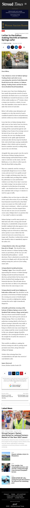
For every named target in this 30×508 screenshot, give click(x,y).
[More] (24, 47)
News (3, 30)
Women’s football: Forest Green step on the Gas (7, 397)
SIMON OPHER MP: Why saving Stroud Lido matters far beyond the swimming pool (21, 480)
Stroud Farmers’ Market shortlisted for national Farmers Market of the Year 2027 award (15, 435)
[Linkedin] (16, 47)
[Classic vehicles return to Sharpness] (6, 456)
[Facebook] (8, 47)
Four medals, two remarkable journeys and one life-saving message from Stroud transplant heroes (20, 469)
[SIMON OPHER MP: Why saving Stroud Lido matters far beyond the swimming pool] (6, 480)
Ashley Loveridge (7, 43)
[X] (12, 47)
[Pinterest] (20, 47)
